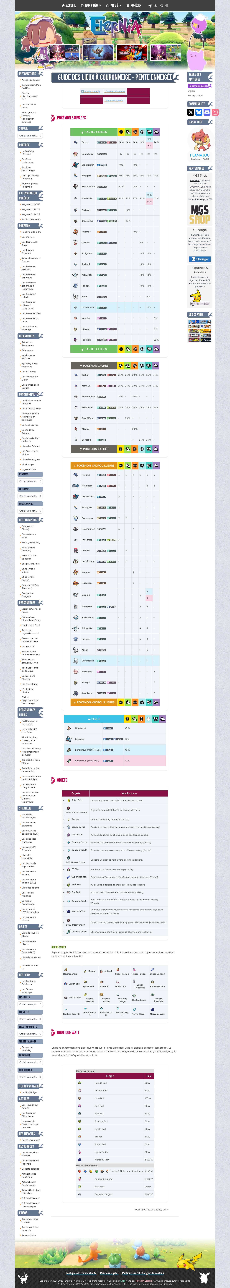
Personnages (27, 603)
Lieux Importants (28, 1027)
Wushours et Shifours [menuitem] (27, 357)
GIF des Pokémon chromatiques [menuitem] (30, 1205)
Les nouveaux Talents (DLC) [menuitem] (28, 881)
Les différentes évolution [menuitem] (29, 328)
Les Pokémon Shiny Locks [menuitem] (28, 1115)
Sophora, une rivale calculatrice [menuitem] (30, 653)
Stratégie (25, 808)
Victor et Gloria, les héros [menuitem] (31, 610)
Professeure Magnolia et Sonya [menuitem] (31, 619)
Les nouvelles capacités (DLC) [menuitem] (29, 832)
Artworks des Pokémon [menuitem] (28, 1175)
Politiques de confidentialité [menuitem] (81, 1273)
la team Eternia (144, 1280)
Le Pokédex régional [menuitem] (27, 153)
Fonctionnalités (29, 394)
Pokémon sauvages (199, 85)
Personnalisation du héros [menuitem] (29, 440)
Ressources (26, 1146)
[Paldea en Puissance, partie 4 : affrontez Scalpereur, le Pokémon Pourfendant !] (64, 52)
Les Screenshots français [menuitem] (29, 1154)
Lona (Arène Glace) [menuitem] (27, 570)
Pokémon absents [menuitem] (30, 219)
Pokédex (24, 145)
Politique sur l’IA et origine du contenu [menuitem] (143, 1273)
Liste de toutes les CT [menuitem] (30, 959)
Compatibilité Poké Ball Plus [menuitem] (31, 86)
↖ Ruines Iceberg (90, 91)
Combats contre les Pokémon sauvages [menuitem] (29, 416)
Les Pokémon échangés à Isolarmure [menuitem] (28, 285)
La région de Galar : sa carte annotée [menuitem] (29, 1124)
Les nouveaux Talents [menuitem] (28, 873)
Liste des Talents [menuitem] (29, 887)
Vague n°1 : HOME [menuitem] (30, 204)
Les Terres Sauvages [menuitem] (26, 991)
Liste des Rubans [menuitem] (30, 446)
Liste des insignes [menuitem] (30, 459)
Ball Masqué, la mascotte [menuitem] (29, 723)
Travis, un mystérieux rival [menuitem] (29, 632)
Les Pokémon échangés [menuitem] (28, 276)
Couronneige (25, 1070)
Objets (23, 927)
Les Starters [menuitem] (27, 237)
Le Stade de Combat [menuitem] (27, 431)
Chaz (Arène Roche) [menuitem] (27, 578)
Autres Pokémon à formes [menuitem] (30, 260)
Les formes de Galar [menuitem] (28, 243)
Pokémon (24, 226)
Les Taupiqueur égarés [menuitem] (29, 1106)
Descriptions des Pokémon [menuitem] (29, 177)
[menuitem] (68, 5)
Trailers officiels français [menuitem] (29, 1220)
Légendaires (26, 336)
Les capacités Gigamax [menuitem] (28, 849)
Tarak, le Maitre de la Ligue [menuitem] (29, 669)
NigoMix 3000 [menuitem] (28, 469)
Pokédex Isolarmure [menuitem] (26, 161)
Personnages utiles (27, 712)
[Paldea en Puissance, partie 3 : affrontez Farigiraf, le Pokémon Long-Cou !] (166, 52)
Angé (122, 1280)
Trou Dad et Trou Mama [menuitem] (30, 761)
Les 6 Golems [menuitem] (28, 371)
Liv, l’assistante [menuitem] (29, 684)
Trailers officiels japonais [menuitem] (29, 1229)
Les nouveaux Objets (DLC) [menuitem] (28, 951)
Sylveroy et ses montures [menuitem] (29, 365)
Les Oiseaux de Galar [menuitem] (29, 378)
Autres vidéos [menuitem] (28, 1235)
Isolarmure (25, 1055)
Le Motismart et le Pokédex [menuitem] (30, 402)
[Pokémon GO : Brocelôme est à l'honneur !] (98, 52)
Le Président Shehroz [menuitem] (27, 677)
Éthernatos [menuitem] (26, 350)
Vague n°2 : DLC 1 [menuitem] (30, 209)
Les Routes (24, 997)
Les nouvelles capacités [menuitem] (28, 824)
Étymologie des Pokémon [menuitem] (29, 185)
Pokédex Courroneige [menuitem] (27, 169)
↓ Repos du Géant (113, 100)
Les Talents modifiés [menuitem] (27, 894)
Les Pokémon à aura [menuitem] (29, 320)
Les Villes (24, 1012)
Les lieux (24, 975)
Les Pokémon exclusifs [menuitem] (28, 268)
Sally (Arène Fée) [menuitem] (30, 563)
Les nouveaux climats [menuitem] (28, 919)
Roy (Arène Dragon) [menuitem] (27, 595)
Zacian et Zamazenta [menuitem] (27, 344)
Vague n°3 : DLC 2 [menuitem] (30, 214)
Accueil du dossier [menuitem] (30, 80)
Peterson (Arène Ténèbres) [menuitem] (29, 587)
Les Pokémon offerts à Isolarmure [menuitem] (28, 305)
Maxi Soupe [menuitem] (27, 464)
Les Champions (28, 520)
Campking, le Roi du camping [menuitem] (29, 770)
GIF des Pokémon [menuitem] (30, 1198)
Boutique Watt (195, 95)
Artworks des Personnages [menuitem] (28, 1183)
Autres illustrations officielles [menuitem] (30, 1192)
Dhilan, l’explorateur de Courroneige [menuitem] (29, 700)
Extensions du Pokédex (28, 196)
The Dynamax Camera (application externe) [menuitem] (28, 117)
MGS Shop (195, 180)
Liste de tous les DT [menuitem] (29, 967)
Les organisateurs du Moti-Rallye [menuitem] (30, 778)
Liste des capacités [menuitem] (26, 857)
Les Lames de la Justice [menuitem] (29, 386)
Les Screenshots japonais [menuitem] (29, 1162)
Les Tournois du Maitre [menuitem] (29, 453)
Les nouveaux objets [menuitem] (28, 943)
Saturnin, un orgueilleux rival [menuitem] (29, 661)
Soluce (23, 128)
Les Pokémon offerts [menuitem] (28, 295)
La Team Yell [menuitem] (27, 646)
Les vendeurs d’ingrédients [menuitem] (28, 786)
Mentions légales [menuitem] (109, 1273)
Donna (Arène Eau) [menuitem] (28, 536)
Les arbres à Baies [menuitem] (31, 408)
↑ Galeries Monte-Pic (114, 91)
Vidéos (23, 1213)
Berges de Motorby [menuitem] (26, 1049)
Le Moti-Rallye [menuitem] (28, 1092)
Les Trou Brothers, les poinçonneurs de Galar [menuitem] (30, 751)
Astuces (24, 1099)
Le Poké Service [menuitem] (29, 425)
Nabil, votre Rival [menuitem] (30, 625)
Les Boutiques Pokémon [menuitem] (28, 983)
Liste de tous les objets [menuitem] (29, 934)
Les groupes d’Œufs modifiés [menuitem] (29, 911)
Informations (27, 74)
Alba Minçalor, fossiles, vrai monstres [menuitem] (28, 740)
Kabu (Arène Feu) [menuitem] (30, 542)
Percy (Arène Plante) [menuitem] (27, 528)
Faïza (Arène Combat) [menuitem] (27, 549)
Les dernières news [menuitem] (28, 106)
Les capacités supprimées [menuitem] (28, 865)
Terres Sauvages (27, 1041)
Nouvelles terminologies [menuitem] (28, 816)
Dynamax (23, 474)
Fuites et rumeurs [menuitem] (30, 1140)
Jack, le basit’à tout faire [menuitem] (29, 731)
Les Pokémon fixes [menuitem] (31, 313)
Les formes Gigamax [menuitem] (27, 252)
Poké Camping (26, 504)
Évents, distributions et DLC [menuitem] (29, 96)
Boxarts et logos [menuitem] (29, 1168)
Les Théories (27, 1134)
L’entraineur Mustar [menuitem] (27, 691)
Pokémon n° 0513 (200, 159)
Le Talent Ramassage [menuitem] (27, 902)
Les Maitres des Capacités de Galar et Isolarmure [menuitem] (29, 797)
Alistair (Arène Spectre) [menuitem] (28, 557)
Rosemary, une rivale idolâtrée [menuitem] (29, 640)
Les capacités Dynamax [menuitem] (28, 840)
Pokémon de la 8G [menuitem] (30, 232)
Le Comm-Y (24, 489)
